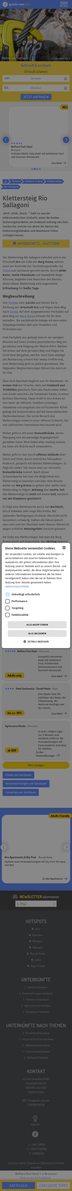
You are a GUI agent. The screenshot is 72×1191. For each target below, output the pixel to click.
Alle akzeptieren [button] (37, 624)
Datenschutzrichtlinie (17, 586)
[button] (36, 642)
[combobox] (64, 547)
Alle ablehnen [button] (37, 633)
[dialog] (36, 595)
